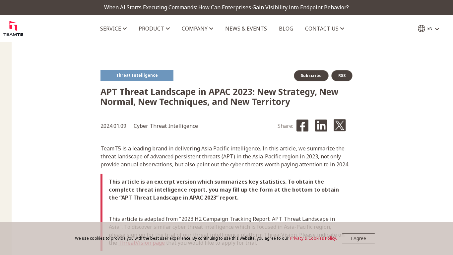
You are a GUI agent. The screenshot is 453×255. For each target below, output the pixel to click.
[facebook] (302, 126)
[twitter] (340, 125)
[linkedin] (321, 126)
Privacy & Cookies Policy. (313, 238)
